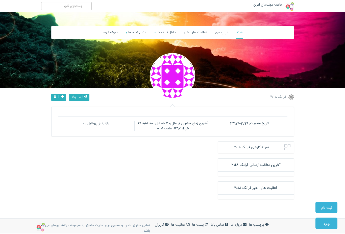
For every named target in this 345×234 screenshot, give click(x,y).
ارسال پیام (77, 96)
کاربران (160, 224)
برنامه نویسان (59, 225)
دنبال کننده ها (165, 33)
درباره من (221, 33)
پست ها (198, 224)
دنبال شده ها (136, 33)
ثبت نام (326, 208)
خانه (239, 33)
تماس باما (218, 224)
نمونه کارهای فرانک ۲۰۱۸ (251, 147)
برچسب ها (257, 224)
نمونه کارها (110, 33)
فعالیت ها (178, 224)
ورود (327, 224)
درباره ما (237, 224)
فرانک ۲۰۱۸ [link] (278, 97)
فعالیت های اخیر (195, 33)
